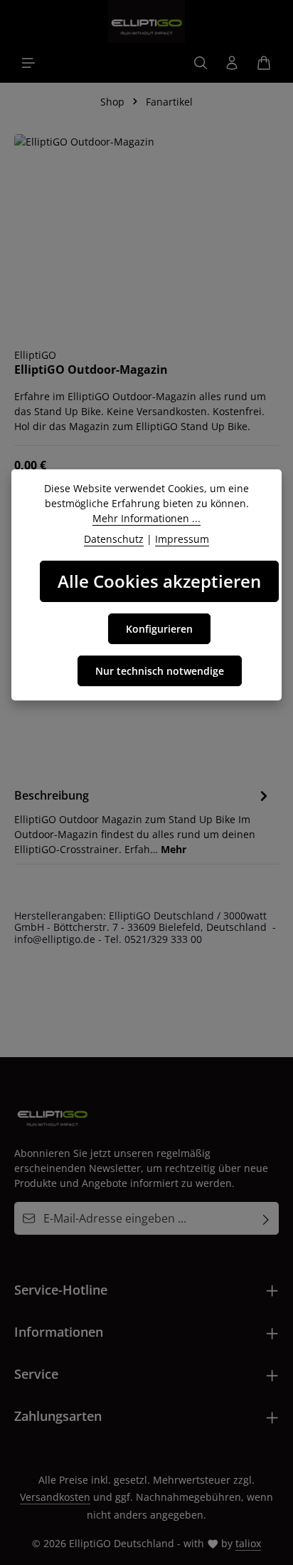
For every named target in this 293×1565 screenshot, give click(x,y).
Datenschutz (114, 539)
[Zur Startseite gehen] (146, 21)
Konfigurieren (159, 629)
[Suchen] (200, 63)
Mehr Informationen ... (146, 518)
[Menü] (28, 63)
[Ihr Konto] (232, 63)
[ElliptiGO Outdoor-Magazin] (146, 233)
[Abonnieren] (266, 1218)
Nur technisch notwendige (159, 671)
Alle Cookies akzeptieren (159, 581)
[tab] (143, 821)
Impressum (182, 539)
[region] (146, 233)
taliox (248, 1543)
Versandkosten (55, 1497)
